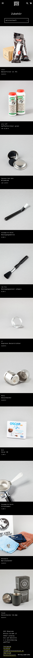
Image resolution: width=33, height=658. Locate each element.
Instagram (7, 646)
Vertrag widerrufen (24, 654)
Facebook (6, 648)
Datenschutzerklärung (11, 655)
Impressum (7, 653)
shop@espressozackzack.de (13, 651)
